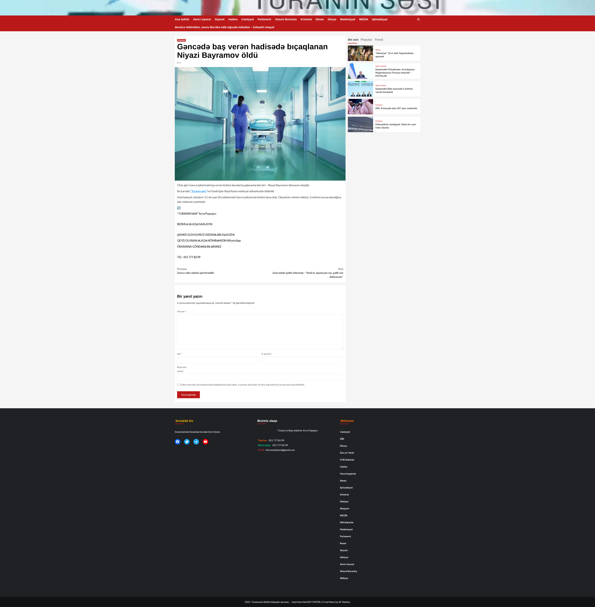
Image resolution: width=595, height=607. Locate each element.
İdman (320, 19)
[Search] (418, 19)
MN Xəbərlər (346, 522)
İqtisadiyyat (379, 19)
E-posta (267, 353)
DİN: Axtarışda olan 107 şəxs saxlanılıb (396, 108)
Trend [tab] (379, 39)
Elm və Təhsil (347, 452)
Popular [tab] (366, 39)
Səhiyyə (344, 557)
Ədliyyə (344, 578)
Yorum (181, 311)
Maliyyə (344, 501)
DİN (342, 438)
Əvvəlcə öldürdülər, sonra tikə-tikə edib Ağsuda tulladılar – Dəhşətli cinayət (224, 27)
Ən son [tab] (353, 39)
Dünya (332, 19)
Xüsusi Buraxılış (286, 19)
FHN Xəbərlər (347, 459)
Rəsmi (343, 543)
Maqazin (344, 508)
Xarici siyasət (202, 19)
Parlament (264, 19)
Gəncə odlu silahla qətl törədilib (195, 271)
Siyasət (220, 19)
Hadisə (233, 19)
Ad (179, 353)
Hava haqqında (348, 473)
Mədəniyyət (347, 19)
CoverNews (328, 601)
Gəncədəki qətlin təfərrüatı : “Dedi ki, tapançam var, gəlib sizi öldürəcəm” (308, 273)
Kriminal (306, 19)
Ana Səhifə (182, 19)
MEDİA (363, 19)
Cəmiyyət (247, 19)
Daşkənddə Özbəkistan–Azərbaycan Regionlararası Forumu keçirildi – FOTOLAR (394, 72)
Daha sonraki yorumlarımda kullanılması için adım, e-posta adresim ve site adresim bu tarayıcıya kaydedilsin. (242, 384)
